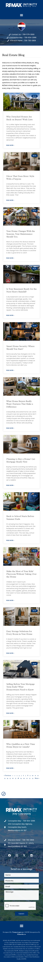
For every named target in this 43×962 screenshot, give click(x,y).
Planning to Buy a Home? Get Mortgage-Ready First (20, 460)
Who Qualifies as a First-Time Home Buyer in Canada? (20, 745)
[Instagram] (16, 855)
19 (21, 778)
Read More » (10, 145)
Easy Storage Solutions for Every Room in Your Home (19, 632)
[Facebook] (9, 855)
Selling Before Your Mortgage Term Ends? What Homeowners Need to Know (20, 687)
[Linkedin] (31, 855)
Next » (37, 778)
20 (24, 778)
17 (15, 778)
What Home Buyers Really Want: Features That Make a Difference (19, 404)
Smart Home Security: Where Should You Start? (20, 347)
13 (4, 778)
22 (29, 778)
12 (38, 776)
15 (10, 778)
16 (13, 778)
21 (27, 778)
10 (32, 776)
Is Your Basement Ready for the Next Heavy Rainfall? (21, 290)
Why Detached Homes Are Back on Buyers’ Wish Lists (19, 118)
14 (7, 778)
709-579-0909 (21, 813)
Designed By (7, 932)
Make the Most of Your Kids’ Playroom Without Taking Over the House (21, 574)
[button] (21, 15)
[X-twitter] (24, 855)
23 (32, 778)
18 (18, 778)
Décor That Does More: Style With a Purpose (20, 177)
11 (35, 776)
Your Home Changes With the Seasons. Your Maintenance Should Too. (20, 234)
